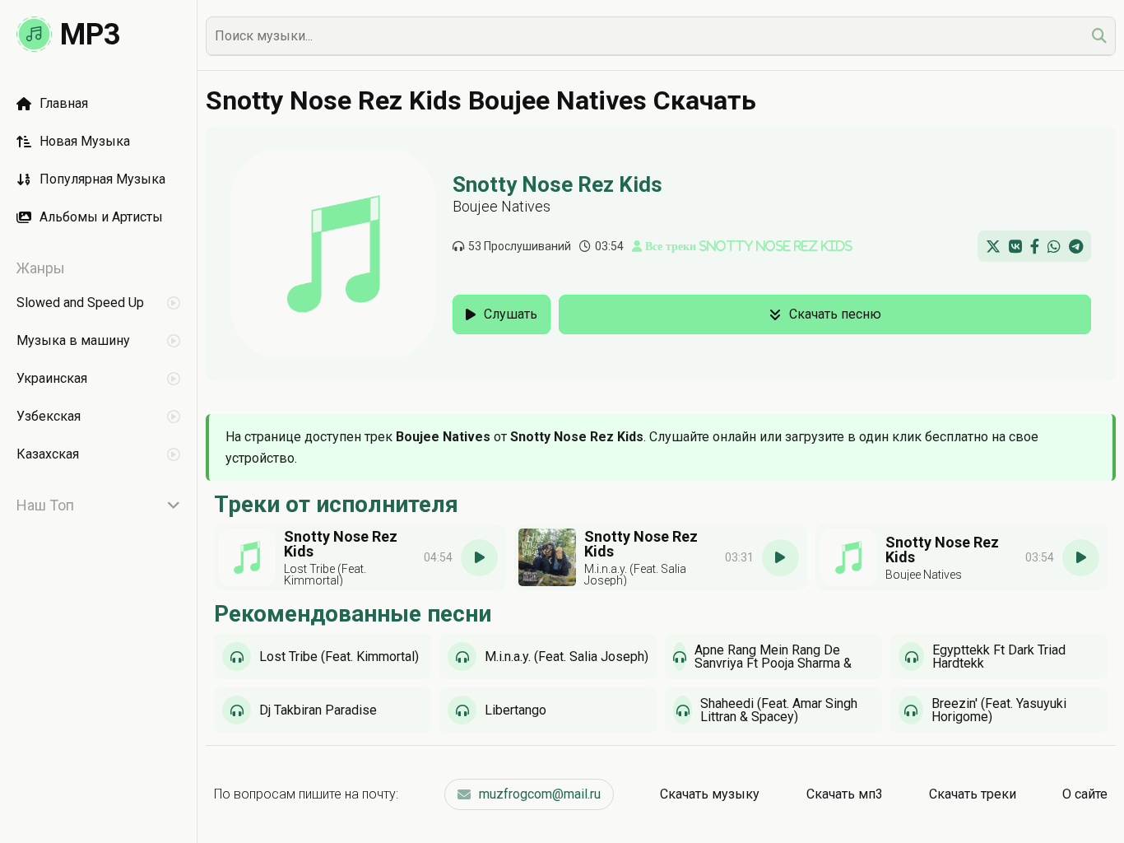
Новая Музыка (84, 141)
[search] (1099, 36)
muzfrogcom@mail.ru (540, 794)
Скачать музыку (709, 794)
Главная (63, 103)
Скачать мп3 (844, 794)
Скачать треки (972, 794)
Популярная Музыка (102, 179)
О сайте (1085, 794)
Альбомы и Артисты (101, 217)
